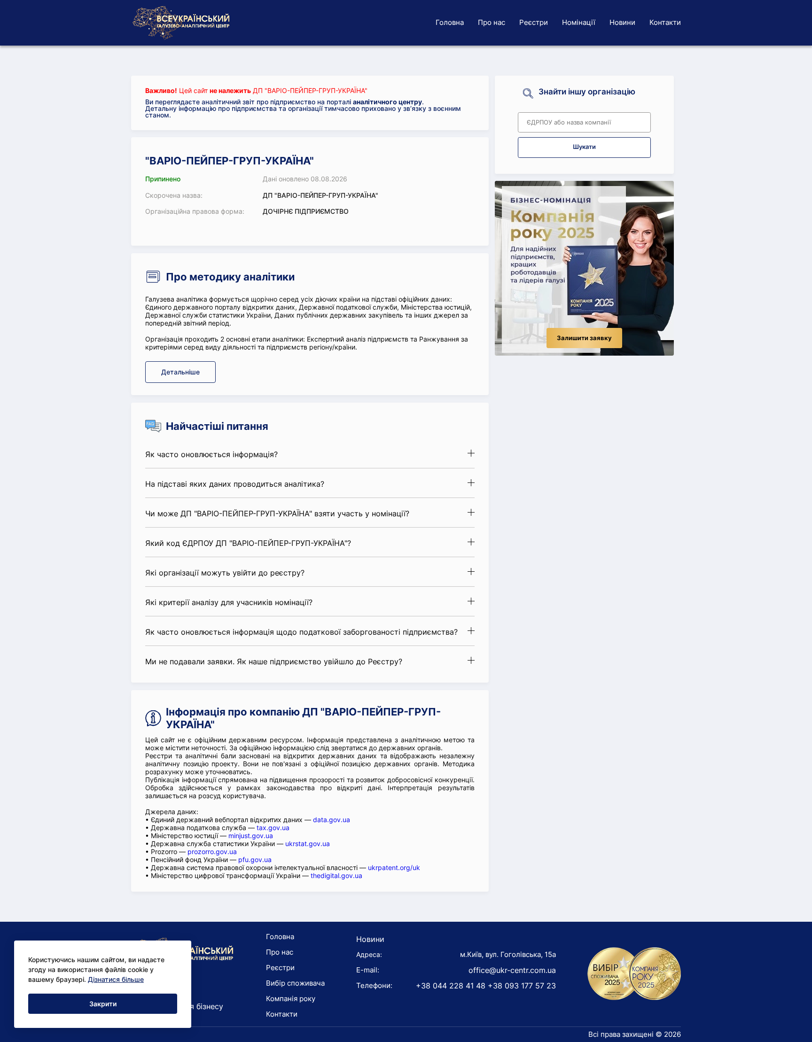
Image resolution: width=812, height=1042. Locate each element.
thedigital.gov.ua (336, 875)
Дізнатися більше (116, 979)
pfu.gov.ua (255, 859)
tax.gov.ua (273, 828)
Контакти (665, 22)
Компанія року (290, 998)
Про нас (491, 22)
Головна (450, 22)
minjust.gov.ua (250, 836)
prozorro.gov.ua (212, 851)
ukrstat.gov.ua (307, 844)
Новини (622, 22)
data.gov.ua (331, 820)
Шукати (584, 146)
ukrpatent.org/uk (394, 867)
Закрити (103, 1004)
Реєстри (533, 22)
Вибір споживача (295, 983)
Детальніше (180, 372)
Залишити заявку (584, 338)
